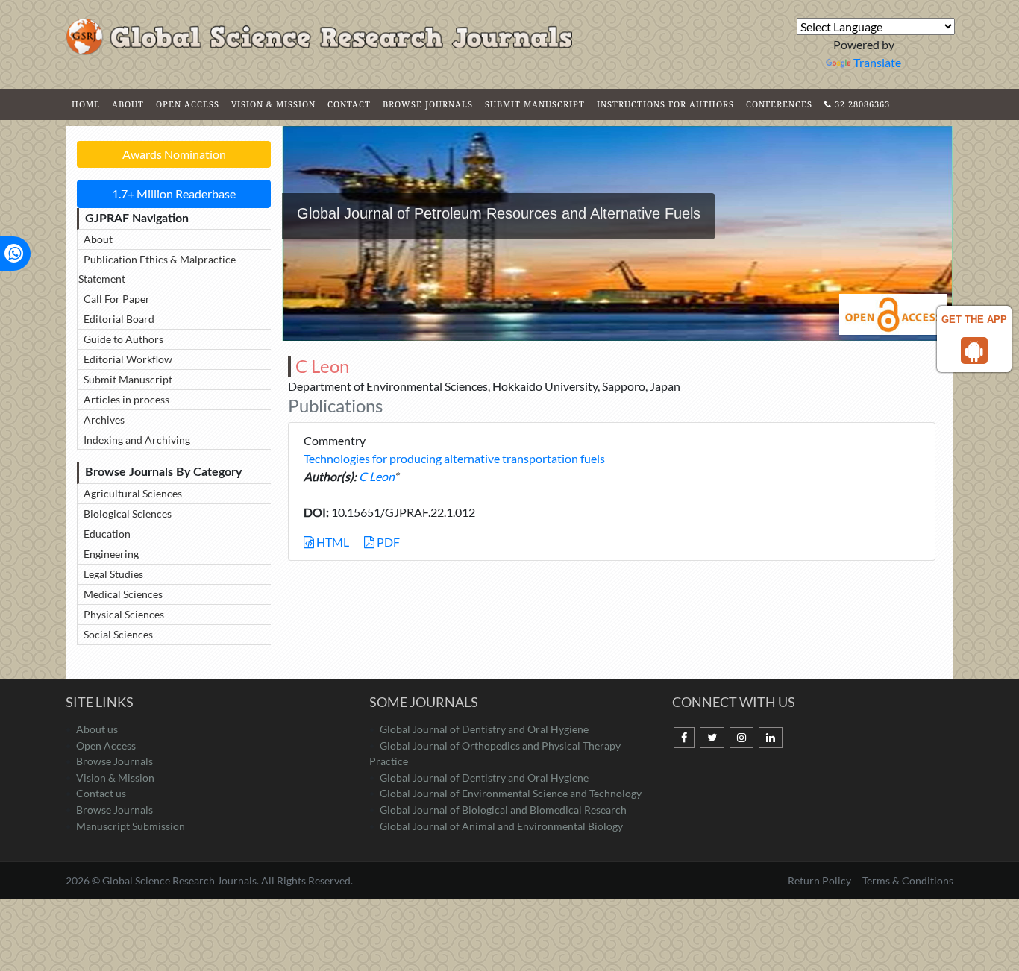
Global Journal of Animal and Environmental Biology (501, 826)
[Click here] (684, 737)
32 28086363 (861, 104)
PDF (387, 542)
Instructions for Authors (665, 104)
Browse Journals (428, 104)
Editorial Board (119, 318)
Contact (349, 104)
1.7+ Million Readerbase (174, 193)
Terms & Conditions (907, 880)
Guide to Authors (123, 339)
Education (107, 533)
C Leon (376, 476)
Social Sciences (118, 634)
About (128, 104)
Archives (104, 419)
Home (86, 104)
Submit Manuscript (535, 104)
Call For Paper (117, 298)
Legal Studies (113, 574)
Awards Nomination (174, 154)
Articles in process (126, 399)
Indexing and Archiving (137, 439)
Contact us (101, 793)
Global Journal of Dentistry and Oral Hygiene (484, 729)
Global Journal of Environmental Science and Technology (511, 793)
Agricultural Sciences (133, 493)
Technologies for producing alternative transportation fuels (454, 458)
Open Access (187, 104)
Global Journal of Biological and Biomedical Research (503, 809)
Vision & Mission (273, 104)
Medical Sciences (123, 594)
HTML (331, 542)
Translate (877, 62)
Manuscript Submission (130, 826)
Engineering (111, 553)
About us (97, 729)
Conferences (779, 104)
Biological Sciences (128, 513)
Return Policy (820, 880)
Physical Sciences (124, 614)
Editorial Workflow (128, 359)
